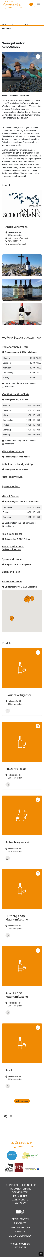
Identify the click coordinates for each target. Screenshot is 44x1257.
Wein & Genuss (10, 496)
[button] (32, 599)
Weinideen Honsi (12, 533)
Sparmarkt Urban (12, 581)
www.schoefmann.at (17, 244)
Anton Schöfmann (17, 226)
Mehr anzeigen (22, 1101)
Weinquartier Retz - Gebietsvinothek (13, 548)
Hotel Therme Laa (12, 476)
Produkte (20, 1223)
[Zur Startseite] (12, 4)
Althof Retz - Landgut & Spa (18, 464)
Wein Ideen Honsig (13, 451)
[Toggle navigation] (38, 4)
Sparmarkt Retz (11, 486)
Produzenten (20, 1219)
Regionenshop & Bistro (15, 346)
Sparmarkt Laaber (12, 559)
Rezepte (20, 1231)
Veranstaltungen (20, 1235)
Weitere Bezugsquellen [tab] (18, 337)
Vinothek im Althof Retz (15, 394)
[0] (31, 4)
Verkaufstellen (20, 1227)
